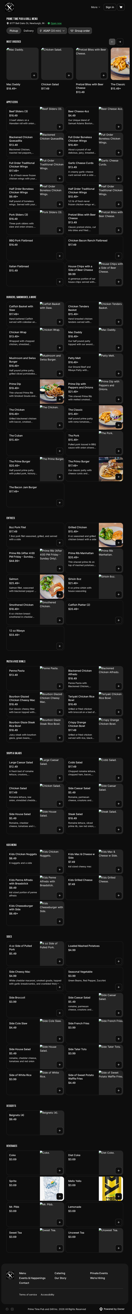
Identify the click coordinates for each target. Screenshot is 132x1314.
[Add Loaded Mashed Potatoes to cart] (118, 961)
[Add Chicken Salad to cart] (68, 75)
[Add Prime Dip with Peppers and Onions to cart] (118, 399)
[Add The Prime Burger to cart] (59, 476)
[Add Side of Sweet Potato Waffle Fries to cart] (118, 1090)
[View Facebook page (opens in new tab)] (7, 1309)
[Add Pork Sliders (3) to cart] (59, 230)
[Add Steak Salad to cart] (118, 829)
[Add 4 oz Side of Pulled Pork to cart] (59, 961)
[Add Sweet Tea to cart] (59, 1248)
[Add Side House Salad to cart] (59, 829)
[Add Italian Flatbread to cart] (59, 281)
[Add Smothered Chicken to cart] (59, 620)
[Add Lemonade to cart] (118, 1222)
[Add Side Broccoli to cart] (59, 1013)
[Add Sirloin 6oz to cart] (118, 594)
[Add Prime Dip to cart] (59, 399)
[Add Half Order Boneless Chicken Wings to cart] (59, 204)
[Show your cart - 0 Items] (120, 7)
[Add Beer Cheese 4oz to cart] (118, 126)
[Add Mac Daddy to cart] (34, 75)
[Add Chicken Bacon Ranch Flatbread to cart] (118, 255)
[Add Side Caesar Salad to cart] (118, 803)
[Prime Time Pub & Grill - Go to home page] (9, 7)
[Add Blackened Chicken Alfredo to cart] (118, 686)
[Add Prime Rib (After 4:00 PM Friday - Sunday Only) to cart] (59, 568)
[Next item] (120, 42)
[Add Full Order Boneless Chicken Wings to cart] (118, 152)
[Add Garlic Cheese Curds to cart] (118, 178)
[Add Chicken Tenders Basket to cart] (118, 321)
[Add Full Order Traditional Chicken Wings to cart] (59, 178)
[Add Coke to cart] (59, 1170)
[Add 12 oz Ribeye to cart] (59, 646)
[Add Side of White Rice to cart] (59, 1090)
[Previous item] (112, 42)
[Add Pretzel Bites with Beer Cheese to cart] (103, 75)
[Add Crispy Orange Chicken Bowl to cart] (118, 737)
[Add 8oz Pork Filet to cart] (59, 542)
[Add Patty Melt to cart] (118, 373)
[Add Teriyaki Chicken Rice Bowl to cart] (118, 712)
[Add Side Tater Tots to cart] (118, 1064)
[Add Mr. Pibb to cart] (59, 1222)
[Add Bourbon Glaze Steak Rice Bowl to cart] (59, 737)
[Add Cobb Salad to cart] (118, 777)
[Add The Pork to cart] (118, 451)
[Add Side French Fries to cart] (118, 1038)
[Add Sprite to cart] (59, 1196)
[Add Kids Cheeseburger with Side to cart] (59, 921)
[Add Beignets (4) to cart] (59, 1130)
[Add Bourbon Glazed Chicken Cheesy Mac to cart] (59, 712)
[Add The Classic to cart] (118, 425)
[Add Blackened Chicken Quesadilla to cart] (59, 152)
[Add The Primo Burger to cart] (118, 476)
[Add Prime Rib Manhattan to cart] (118, 568)
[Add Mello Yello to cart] (118, 1196)
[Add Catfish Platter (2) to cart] (118, 620)
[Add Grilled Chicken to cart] (118, 542)
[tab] (13, 30)
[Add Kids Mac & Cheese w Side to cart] (118, 869)
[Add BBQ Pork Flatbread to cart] (59, 255)
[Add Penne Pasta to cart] (59, 686)
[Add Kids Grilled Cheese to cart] (118, 895)
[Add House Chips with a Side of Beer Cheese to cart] (118, 281)
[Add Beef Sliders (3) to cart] (59, 126)
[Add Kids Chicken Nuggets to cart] (59, 869)
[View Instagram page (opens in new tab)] (12, 1309)
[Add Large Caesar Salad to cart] (59, 777)
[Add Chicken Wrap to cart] (59, 347)
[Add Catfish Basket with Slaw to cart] (59, 321)
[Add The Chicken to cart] (59, 425)
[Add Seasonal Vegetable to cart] (118, 987)
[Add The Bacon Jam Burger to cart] (59, 502)
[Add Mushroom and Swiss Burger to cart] (59, 373)
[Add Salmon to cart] (59, 594)
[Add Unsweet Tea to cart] (118, 1248)
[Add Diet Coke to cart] (118, 1170)
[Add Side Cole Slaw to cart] (59, 1038)
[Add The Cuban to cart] (59, 451)
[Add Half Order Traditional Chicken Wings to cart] (118, 204)
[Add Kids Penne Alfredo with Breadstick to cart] (59, 895)
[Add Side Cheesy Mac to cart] (59, 987)
